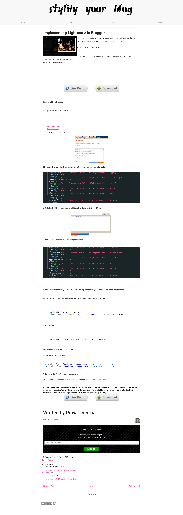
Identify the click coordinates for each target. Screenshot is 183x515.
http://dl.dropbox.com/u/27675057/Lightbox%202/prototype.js (89, 173)
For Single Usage (53, 129)
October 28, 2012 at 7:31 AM (58, 470)
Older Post (134, 485)
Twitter (55, 419)
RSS (54, 503)
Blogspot (101, 379)
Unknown (46, 472)
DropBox (92, 379)
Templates (114, 22)
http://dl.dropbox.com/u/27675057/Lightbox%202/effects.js (88, 183)
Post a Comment (48, 460)
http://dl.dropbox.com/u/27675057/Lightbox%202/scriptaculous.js (91, 178)
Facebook (47, 503)
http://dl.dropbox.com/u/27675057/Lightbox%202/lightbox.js (89, 194)
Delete (72, 470)
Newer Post (49, 485)
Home (23, 22)
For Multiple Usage (53, 126)
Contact (160, 22)
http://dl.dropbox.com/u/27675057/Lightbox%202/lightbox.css (88, 201)
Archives (68, 22)
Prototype (71, 457)
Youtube (50, 503)
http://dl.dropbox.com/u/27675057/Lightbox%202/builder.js (88, 188)
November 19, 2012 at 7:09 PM (58, 479)
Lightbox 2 (81, 38)
